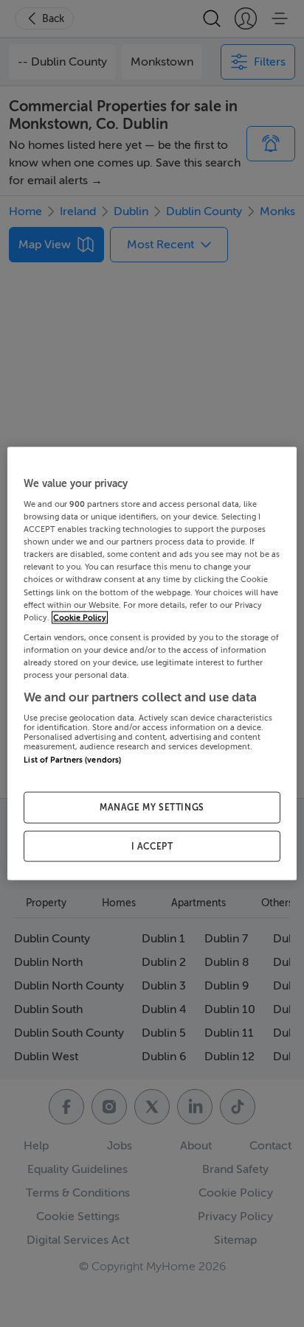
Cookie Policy (79, 617)
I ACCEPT (152, 846)
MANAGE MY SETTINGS (152, 807)
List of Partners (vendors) (72, 760)
